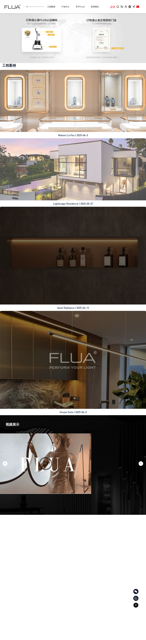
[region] (73, 38)
